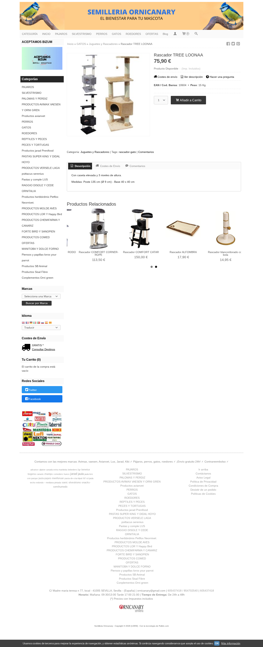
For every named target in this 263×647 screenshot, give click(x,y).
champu (48, 474)
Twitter (33, 389)
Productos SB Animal (34, 266)
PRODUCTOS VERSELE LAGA (41, 167)
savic (65, 482)
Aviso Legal (203, 477)
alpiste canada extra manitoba (53, 469)
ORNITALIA (29, 191)
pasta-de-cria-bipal (73, 478)
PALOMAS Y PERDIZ (35, 98)
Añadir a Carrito (190, 100)
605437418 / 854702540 (183, 590)
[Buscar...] (196, 34)
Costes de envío (167, 76)
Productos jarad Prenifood (38, 150)
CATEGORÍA (30, 33)
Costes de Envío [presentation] (109, 166)
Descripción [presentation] (82, 166)
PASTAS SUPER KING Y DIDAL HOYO (41, 159)
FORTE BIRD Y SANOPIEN (38, 231)
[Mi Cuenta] (174, 34)
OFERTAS (152, 33)
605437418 (207, 590)
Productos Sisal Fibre (35, 271)
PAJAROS (61, 33)
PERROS (101, 33)
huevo (67, 474)
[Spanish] (46, 323)
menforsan (58, 478)
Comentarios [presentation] (137, 166)
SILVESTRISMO (81, 33)
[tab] (80, 166)
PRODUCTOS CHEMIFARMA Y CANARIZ (41, 222)
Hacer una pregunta (222, 76)
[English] (23, 323)
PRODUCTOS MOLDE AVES (39, 208)
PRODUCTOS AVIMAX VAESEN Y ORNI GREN (41, 107)
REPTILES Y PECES (34, 139)
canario (40, 474)
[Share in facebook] (228, 43)
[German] (31, 323)
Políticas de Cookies (203, 493)
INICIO (46, 33)
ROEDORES (133, 33)
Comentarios (146, 151)
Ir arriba (203, 469)
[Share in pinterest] (238, 43)
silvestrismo (75, 482)
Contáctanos (203, 473)
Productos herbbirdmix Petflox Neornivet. (40, 199)
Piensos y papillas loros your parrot (39, 257)
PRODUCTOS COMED (36, 237)
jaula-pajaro (45, 478)
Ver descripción (193, 76)
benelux (85, 469)
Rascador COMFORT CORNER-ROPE (98, 253)
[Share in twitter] (233, 43)
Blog (165, 33)
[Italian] (34, 323)
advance (34, 469)
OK (217, 643)
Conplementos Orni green (37, 277)
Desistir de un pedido (203, 489)
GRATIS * (38, 345)
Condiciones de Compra (203, 485)
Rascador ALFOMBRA (183, 252)
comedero (58, 474)
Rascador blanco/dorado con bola (225, 253)
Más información (230, 643)
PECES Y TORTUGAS (35, 144)
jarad (73, 473)
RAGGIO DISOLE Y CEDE (38, 185)
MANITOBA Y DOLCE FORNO (40, 248)
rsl (84, 478)
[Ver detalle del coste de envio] (27, 347)
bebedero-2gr (74, 469)
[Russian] (42, 323)
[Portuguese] (38, 323)
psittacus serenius (33, 173)
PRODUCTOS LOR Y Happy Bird (42, 214)
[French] (27, 323)
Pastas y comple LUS (35, 179)
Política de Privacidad (203, 481)
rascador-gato (127, 151)
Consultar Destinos (43, 349)
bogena (32, 474)
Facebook (35, 399)
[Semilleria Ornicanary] (131, 16)
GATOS (116, 33)
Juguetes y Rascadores (94, 151)
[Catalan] (51, 323)
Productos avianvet (33, 115)
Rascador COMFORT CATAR (141, 252)
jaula (81, 473)
